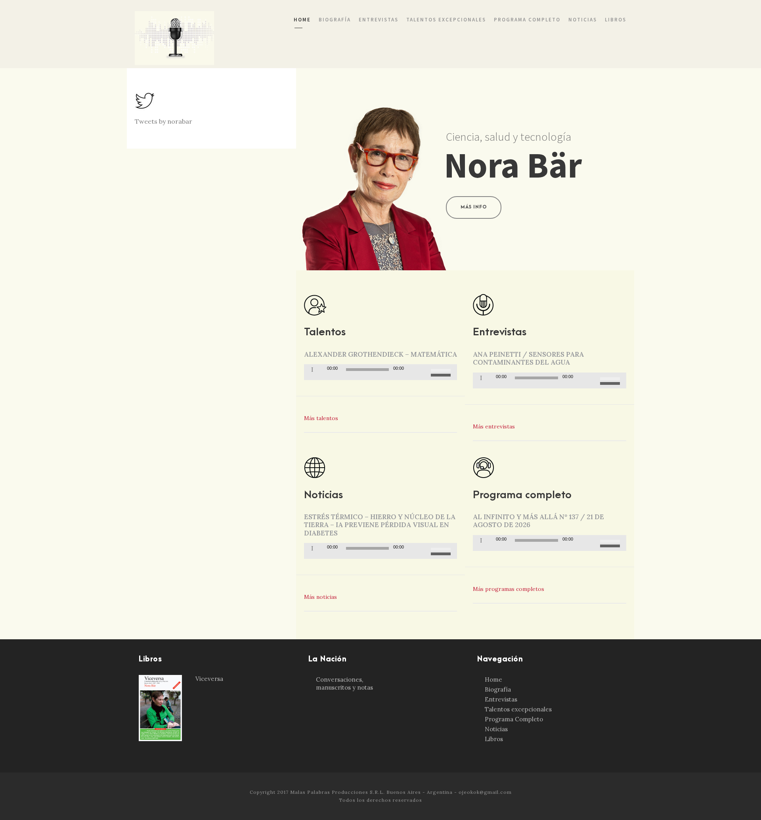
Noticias (582, 19)
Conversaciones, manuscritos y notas (344, 683)
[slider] (442, 371)
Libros (615, 19)
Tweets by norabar (163, 121)
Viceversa (209, 678)
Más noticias (321, 596)
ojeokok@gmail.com (485, 792)
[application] (380, 372)
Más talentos (322, 418)
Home (302, 19)
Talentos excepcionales (446, 19)
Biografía (335, 19)
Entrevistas (378, 19)
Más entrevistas (494, 426)
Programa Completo (527, 19)
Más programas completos (508, 589)
